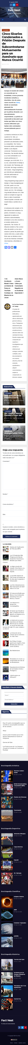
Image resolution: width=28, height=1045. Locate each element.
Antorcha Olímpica (19, 833)
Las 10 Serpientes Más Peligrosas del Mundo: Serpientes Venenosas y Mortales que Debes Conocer (13, 559)
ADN (15, 909)
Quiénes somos (22, 1042)
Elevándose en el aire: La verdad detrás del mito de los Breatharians (17, 660)
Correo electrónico (8, 504)
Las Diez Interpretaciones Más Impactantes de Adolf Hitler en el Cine (17, 586)
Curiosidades (6, 30)
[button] (25, 19)
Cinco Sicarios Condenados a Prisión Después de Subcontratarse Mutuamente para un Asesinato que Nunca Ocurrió (13, 47)
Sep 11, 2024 (18, 774)
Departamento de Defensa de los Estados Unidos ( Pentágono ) (17, 669)
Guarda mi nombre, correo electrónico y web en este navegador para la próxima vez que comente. (13, 529)
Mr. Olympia (17, 873)
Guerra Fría (17, 999)
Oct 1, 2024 (18, 961)
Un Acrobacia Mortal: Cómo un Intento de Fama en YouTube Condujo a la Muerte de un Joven (8, 288)
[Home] (2, 19)
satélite (16, 936)
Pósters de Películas (20, 797)
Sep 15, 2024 (9, 400)
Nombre (5, 494)
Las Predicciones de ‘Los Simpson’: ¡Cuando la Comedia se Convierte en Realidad (13, 748)
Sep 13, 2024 (9, 418)
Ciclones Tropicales (20, 923)
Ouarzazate (17, 810)
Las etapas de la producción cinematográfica (14, 604)
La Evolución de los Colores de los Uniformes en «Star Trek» (17, 634)
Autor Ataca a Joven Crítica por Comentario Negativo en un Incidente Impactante (19, 286)
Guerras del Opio (7, 742)
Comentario (6, 461)
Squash (16, 860)
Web (4, 514)
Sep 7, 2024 (18, 989)
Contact (15, 1042)
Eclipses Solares (19, 896)
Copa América (18, 847)
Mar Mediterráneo (15, 650)
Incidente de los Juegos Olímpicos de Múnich (19, 974)
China (18, 102)
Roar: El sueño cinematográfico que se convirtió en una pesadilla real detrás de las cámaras (14, 724)
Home (11, 1042)
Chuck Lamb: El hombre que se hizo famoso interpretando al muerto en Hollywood (13, 736)
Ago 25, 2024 (18, 1001)
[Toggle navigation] (14, 19)
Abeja (4, 730)
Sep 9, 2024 (18, 978)
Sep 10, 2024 (18, 835)
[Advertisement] (14, 263)
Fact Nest (14, 10)
